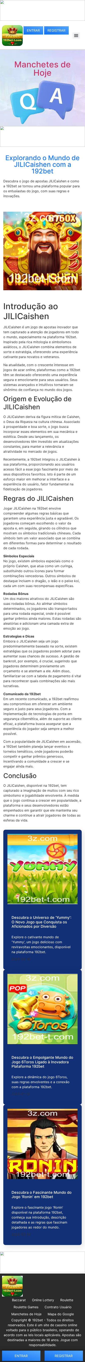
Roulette (66, 1300)
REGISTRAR (56, 30)
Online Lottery (43, 1300)
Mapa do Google (61, 1314)
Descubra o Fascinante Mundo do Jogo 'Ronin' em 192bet (42, 1194)
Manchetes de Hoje (42, 68)
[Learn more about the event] (42, 19)
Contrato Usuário (58, 1307)
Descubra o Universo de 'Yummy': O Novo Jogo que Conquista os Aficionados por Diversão (41, 922)
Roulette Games (26, 1307)
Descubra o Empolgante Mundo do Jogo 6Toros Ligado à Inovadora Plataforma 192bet (42, 1061)
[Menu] (76, 35)
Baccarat (19, 1300)
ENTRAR (33, 30)
